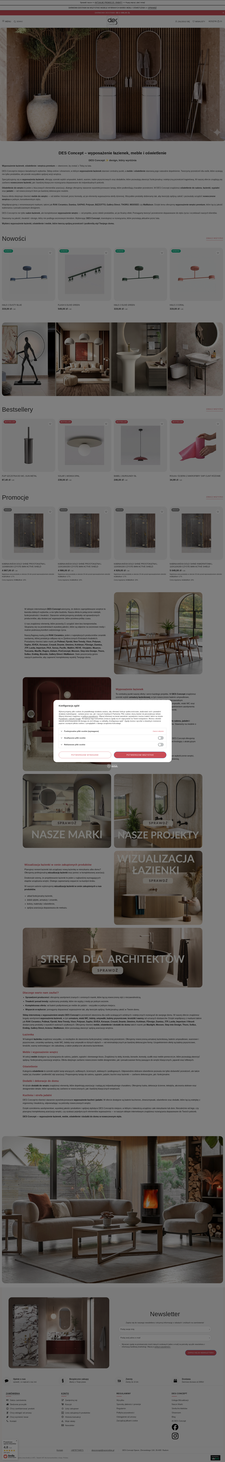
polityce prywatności (90, 716)
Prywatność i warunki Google (70, 719)
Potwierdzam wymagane (85, 755)
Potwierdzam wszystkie (140, 755)
